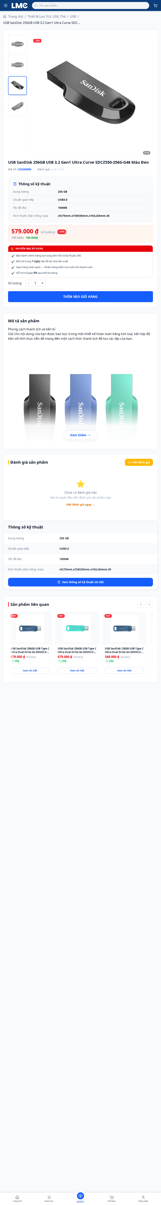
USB (73, 16)
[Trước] (140, 604)
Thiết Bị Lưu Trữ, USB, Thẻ (46, 16)
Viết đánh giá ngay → (80, 504)
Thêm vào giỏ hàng (80, 296)
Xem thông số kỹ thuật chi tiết (83, 582)
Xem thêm (78, 435)
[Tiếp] (149, 604)
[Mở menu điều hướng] (5, 5)
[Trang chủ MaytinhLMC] (20, 5)
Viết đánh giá (141, 462)
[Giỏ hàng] (155, 5)
